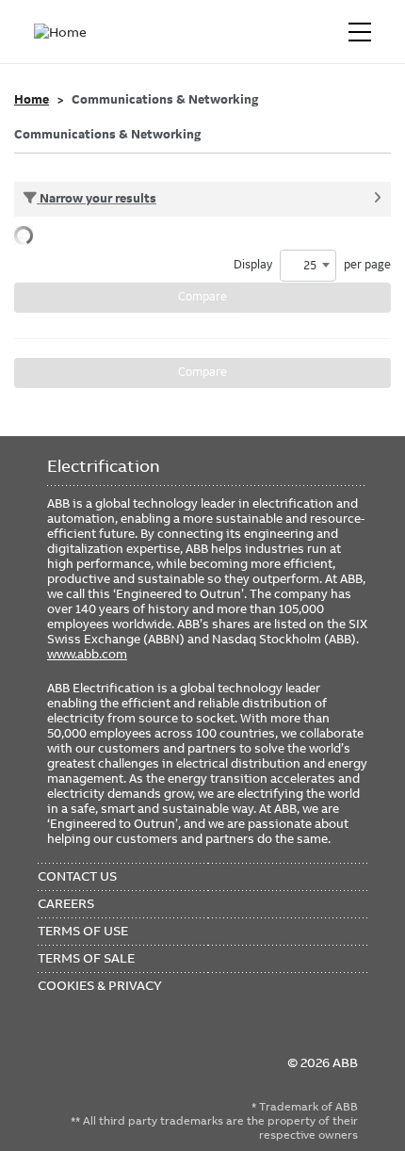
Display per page (312, 265)
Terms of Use (83, 930)
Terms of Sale (86, 957)
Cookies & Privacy (100, 985)
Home (31, 99)
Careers (66, 903)
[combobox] (308, 266)
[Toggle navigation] (359, 32)
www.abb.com (87, 653)
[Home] (64, 32)
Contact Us (77, 875)
